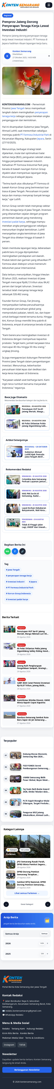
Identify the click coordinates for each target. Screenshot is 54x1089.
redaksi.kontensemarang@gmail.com (23, 1010)
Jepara (40, 138)
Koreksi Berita (27, 1033)
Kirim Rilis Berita (10, 1033)
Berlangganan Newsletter (27, 1069)
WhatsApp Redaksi (14, 1014)
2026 (8, 943)
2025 (8, 953)
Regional (8, 15)
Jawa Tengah (18, 108)
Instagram (9, 1044)
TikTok (22, 1044)
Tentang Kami (18, 1028)
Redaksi (6, 1028)
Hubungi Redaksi (35, 1028)
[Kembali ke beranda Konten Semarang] (21, 5)
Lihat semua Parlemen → (27, 893)
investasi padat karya (13, 221)
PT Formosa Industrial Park (34, 134)
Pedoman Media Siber (13, 1037)
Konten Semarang (22, 51)
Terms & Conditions (34, 1037)
